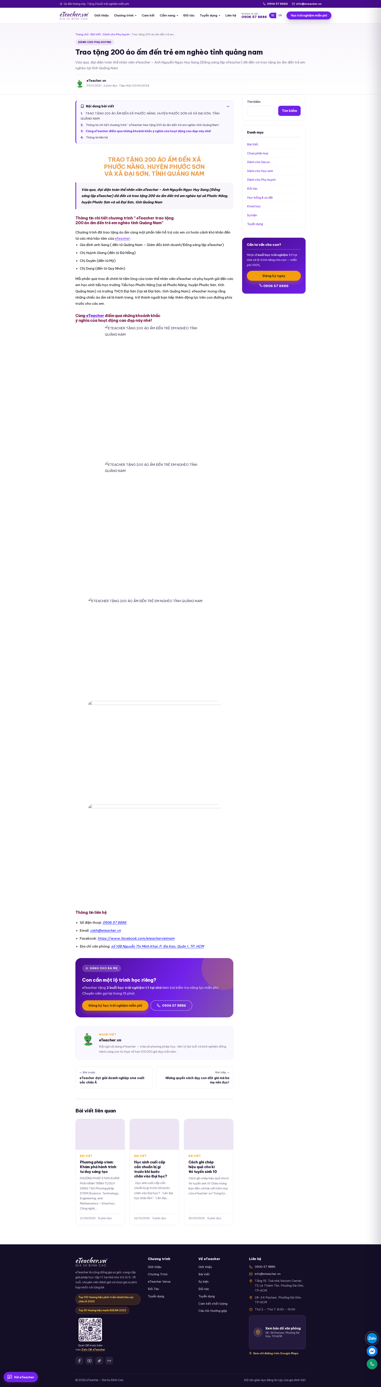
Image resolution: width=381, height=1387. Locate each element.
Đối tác (189, 15)
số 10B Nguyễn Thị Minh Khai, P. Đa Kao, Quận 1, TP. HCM (157, 946)
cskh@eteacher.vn (105, 930)
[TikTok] (99, 1361)
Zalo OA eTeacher (93, 1349)
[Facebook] (79, 1361)
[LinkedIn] (109, 1361)
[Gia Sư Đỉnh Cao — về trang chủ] (74, 15)
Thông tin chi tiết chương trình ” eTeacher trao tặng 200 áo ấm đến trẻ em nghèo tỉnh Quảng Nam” (153, 125)
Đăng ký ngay (274, 276)
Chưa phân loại (257, 153)
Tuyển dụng (208, 15)
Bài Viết (96, 34)
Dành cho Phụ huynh (116, 34)
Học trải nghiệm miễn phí (309, 15)
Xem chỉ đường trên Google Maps (275, 1353)
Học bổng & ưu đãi (260, 197)
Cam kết (148, 15)
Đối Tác (153, 1289)
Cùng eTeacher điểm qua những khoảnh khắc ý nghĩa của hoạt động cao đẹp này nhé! (148, 131)
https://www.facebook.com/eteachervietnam (136, 938)
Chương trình (124, 15)
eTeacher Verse (159, 1281)
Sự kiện (252, 215)
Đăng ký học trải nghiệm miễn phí (115, 1005)
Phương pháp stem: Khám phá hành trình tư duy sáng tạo (98, 1167)
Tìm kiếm (254, 102)
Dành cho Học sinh (260, 171)
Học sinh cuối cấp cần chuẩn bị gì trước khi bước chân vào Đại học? (150, 1169)
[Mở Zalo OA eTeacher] (90, 1329)
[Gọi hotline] (372, 1364)
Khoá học (254, 206)
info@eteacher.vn (308, 4)
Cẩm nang (167, 15)
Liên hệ (230, 15)
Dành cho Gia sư (258, 162)
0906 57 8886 (277, 4)
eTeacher (122, 238)
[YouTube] (89, 1361)
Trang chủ (82, 34)
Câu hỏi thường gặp (212, 1311)
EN (280, 15)
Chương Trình (157, 1274)
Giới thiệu (101, 15)
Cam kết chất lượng (212, 1303)
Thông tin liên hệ (97, 137)
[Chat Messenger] (372, 1351)
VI (272, 15)
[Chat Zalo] (372, 1338)
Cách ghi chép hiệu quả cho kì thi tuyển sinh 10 (203, 1167)
